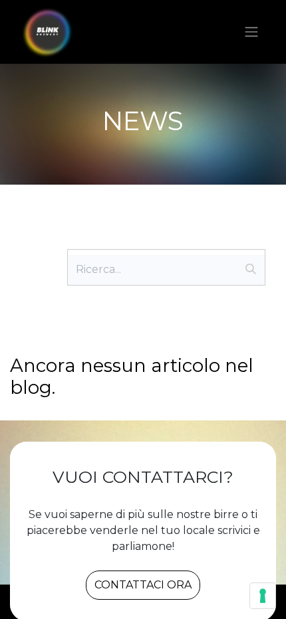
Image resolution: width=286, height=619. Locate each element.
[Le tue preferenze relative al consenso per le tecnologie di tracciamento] (262, 595)
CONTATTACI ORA (143, 584)
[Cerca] (251, 269)
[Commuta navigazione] (251, 32)
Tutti (35, 240)
